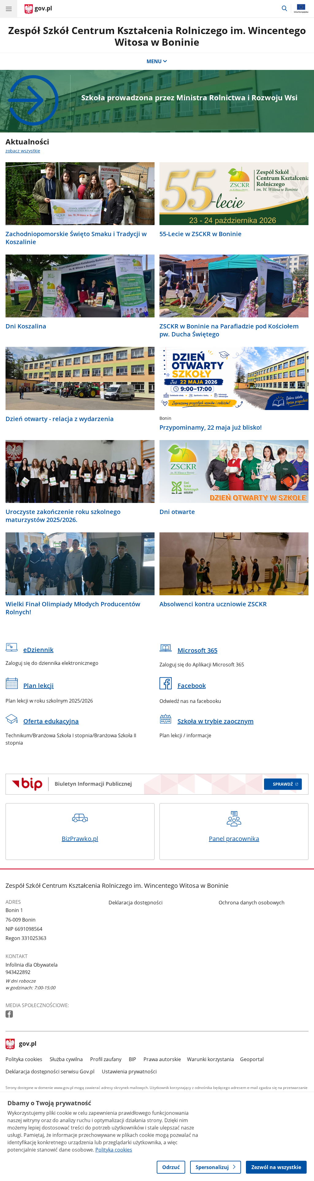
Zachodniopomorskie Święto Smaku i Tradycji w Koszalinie (76, 238)
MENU (154, 61)
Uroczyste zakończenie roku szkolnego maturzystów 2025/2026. (63, 516)
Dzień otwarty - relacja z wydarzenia (60, 419)
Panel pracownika (234, 838)
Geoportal (252, 1059)
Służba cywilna (66, 1059)
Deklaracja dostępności (136, 902)
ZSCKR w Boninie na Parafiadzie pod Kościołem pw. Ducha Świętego (229, 330)
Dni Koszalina (26, 326)
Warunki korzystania (210, 1059)
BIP (132, 1059)
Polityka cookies (24, 1059)
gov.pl (27, 1044)
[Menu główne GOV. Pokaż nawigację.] (8, 8)
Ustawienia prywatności (129, 1071)
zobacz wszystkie (23, 151)
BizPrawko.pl (80, 838)
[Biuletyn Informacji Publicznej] (157, 784)
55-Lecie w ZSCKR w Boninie (200, 234)
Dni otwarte (177, 512)
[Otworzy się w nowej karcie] (10, 1014)
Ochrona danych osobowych (252, 902)
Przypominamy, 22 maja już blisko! (210, 427)
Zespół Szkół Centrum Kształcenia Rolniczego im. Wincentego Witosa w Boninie (157, 36)
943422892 (18, 972)
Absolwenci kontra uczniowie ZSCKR (213, 604)
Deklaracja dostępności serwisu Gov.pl (50, 1071)
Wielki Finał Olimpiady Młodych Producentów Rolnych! (73, 608)
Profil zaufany (105, 1059)
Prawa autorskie (162, 1059)
